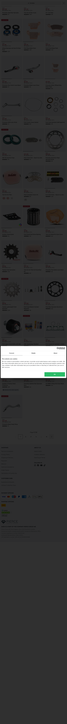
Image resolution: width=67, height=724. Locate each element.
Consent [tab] (11, 353)
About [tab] (55, 353)
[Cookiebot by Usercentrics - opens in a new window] (58, 348)
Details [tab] (34, 353)
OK (55, 374)
